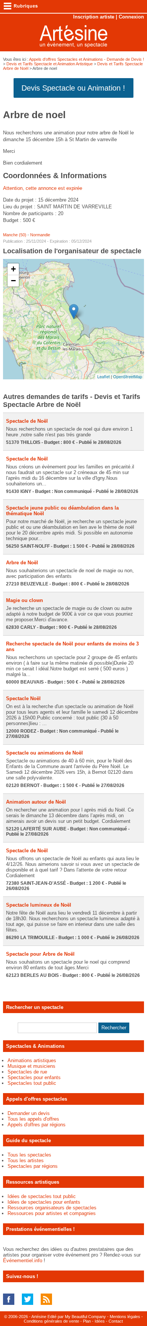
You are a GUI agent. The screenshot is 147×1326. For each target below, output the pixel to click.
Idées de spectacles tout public (42, 1196)
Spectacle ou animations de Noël (44, 753)
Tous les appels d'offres (33, 1119)
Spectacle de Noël (27, 421)
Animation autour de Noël (36, 802)
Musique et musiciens (31, 1066)
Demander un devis (29, 1113)
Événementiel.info (22, 1260)
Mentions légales (125, 1316)
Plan (87, 1321)
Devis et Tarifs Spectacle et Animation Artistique (49, 64)
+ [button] (13, 269)
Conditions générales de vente (51, 1321)
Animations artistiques (32, 1060)
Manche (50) (14, 235)
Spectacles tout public (32, 1083)
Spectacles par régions (33, 1166)
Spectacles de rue (27, 1072)
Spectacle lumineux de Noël (38, 905)
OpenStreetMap (127, 376)
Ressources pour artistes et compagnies (52, 1213)
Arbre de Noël (22, 562)
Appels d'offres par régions (37, 1124)
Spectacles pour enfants (34, 1077)
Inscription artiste (93, 17)
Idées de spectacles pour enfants (44, 1202)
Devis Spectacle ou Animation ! (73, 88)
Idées (100, 1321)
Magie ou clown (24, 600)
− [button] (13, 280)
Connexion (131, 17)
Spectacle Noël (23, 698)
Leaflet (103, 376)
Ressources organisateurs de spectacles (52, 1207)
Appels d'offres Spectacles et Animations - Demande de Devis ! (86, 59)
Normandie (40, 235)
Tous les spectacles (29, 1155)
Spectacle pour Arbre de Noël (40, 954)
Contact (116, 1321)
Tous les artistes (26, 1160)
